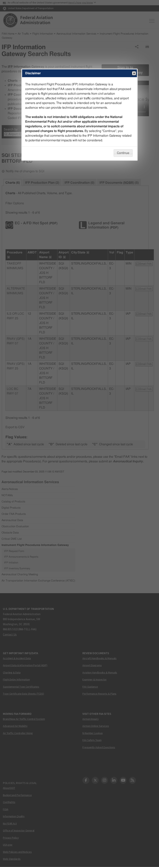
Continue (123, 153)
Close (134, 73)
